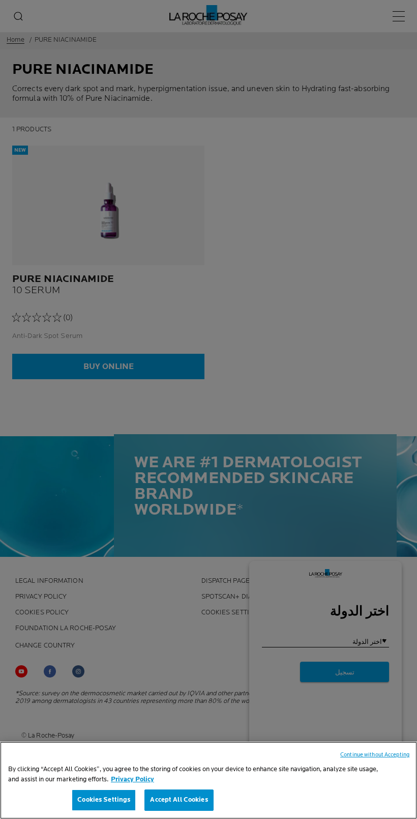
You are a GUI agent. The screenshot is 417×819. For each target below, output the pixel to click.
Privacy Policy (132, 779)
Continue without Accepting (374, 754)
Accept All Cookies (178, 800)
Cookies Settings (103, 800)
